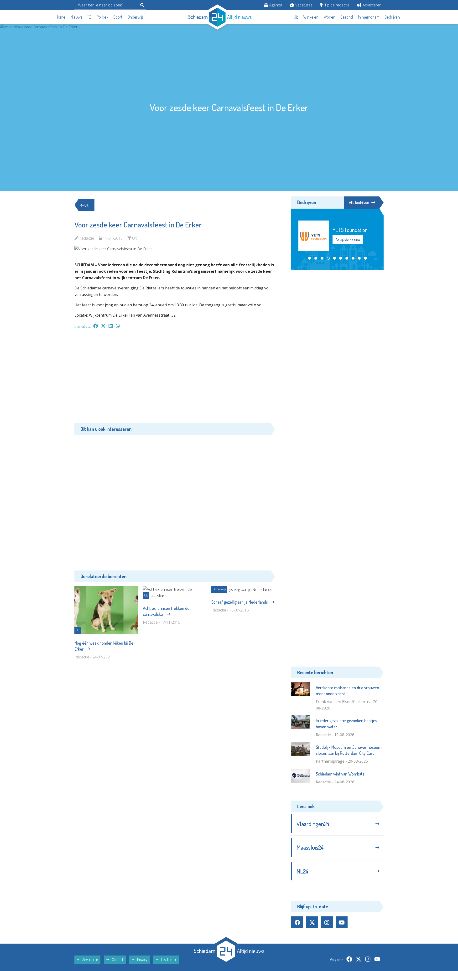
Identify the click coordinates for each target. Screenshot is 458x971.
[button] (310, 258)
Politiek (102, 17)
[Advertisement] (174, 378)
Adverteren (371, 5)
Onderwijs (136, 17)
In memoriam (369, 17)
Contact (117, 959)
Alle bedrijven (359, 202)
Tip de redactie (336, 5)
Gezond (346, 17)
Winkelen (310, 17)
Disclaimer (168, 959)
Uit (296, 17)
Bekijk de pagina (348, 239)
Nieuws (76, 17)
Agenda (275, 5)
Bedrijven (392, 17)
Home (60, 17)
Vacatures (303, 5)
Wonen (329, 17)
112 (89, 17)
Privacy (141, 959)
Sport (117, 17)
